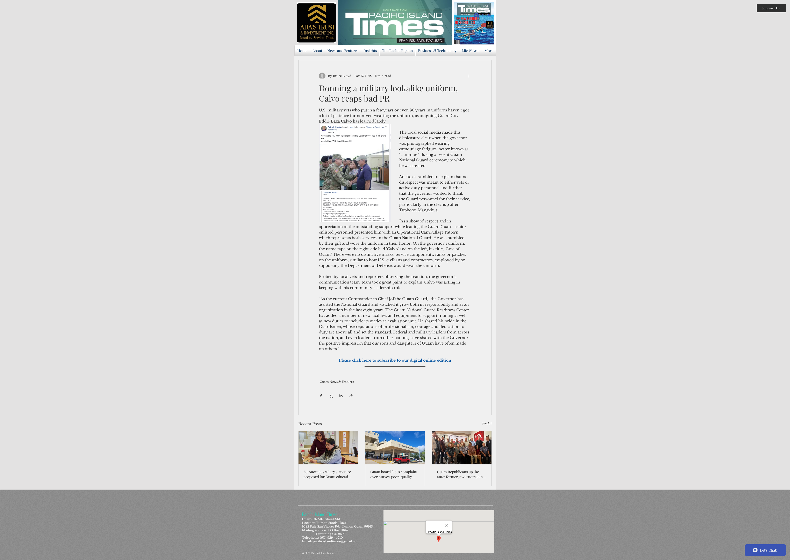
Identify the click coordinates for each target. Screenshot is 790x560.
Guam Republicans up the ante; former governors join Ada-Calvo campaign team (460, 474)
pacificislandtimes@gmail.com (336, 541)
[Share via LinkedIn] (341, 396)
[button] (771, 8)
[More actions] (468, 75)
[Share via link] (351, 396)
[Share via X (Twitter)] (331, 396)
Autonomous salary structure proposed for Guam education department (327, 474)
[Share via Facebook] (321, 396)
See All (487, 423)
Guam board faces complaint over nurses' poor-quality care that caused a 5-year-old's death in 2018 (393, 474)
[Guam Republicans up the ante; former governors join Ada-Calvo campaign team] (461, 447)
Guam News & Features (337, 382)
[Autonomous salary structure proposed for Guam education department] (328, 447)
